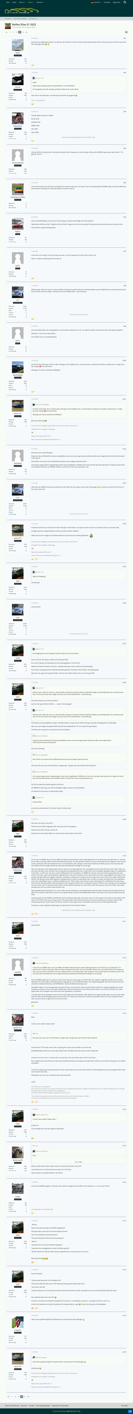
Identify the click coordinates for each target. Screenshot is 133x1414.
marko (35, 1224)
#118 (124, 1270)
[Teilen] (126, 32)
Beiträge (11, 61)
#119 (124, 1315)
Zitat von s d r (39, 78)
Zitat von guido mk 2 (41, 1115)
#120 (124, 1352)
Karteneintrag (12, 63)
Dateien (11, 97)
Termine (11, 312)
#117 (124, 1221)
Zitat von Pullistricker (41, 963)
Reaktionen (11, 59)
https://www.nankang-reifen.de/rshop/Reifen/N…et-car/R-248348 (53, 86)
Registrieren (116, 2)
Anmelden (107, 2)
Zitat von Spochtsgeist (42, 404)
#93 (125, 111)
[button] (96, 2)
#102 (124, 449)
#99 (125, 326)
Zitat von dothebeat (41, 736)
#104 (124, 524)
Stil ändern (124, 1405)
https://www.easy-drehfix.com (40, 436)
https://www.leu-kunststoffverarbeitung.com (45, 439)
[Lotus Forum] (66, 10)
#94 (125, 148)
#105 (124, 566)
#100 (124, 360)
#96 (125, 217)
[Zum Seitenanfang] (130, 1411)
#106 (124, 603)
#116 (124, 1182)
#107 (124, 644)
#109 (124, 819)
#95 (125, 183)
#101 (124, 399)
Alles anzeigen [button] (78, 1162)
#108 (124, 682)
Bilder (10, 310)
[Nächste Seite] (26, 32)
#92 (125, 72)
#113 (124, 1013)
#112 (124, 958)
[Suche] (125, 2)
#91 (125, 38)
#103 (124, 483)
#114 (124, 1109)
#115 (124, 1146)
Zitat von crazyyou (41, 1357)
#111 (124, 921)
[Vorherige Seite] (6, 32)
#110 (124, 856)
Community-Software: (66, 1411)
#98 (125, 286)
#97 (125, 251)
